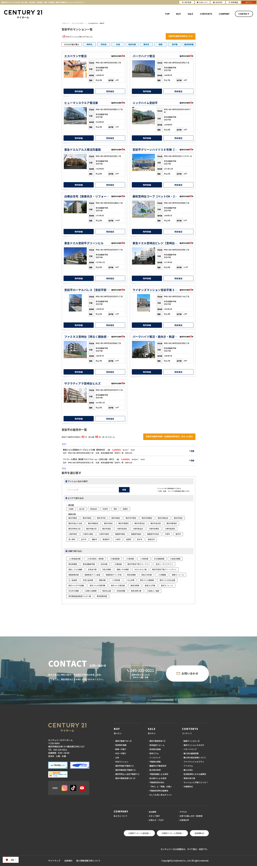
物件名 (89, 44)
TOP (167, 13)
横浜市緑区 (115, 518)
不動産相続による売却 (158, 774)
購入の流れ (188, 770)
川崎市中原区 (104, 534)
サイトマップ (54, 860)
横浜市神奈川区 (74, 528)
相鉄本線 (102, 580)
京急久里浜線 (88, 580)
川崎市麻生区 (138, 528)
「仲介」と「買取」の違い (160, 786)
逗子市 (83, 539)
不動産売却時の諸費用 (158, 790)
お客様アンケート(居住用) (138, 833)
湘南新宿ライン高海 (92, 575)
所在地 (103, 44)
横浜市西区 (72, 518)
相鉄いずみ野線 (123, 569)
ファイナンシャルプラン (194, 761)
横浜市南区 (87, 518)
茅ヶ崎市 (71, 539)
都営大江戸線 (150, 585)
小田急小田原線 (90, 591)
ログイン (248, 2)
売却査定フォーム (156, 745)
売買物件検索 (120, 745)
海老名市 (151, 539)
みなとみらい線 (140, 569)
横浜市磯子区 (91, 528)
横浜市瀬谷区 (163, 518)
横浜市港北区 (139, 523)
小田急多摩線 (175, 558)
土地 (117, 757)
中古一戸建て (120, 753)
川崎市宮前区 (122, 528)
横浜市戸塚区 (131, 518)
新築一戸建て (120, 749)
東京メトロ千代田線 (76, 585)
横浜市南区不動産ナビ (124, 765)
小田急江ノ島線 (153, 591)
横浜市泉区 (108, 523)
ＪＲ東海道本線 (74, 558)
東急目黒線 (131, 575)
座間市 (128, 539)
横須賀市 (106, 539)
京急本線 (104, 564)
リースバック (154, 757)
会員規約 (68, 860)
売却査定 (110, 91)
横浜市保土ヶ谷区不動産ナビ (127, 774)
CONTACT (244, 13)
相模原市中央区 (153, 534)
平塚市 (167, 534)
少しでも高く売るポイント (160, 794)
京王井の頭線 (73, 591)
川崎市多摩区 (154, 528)
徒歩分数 (132, 44)
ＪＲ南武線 (129, 558)
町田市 (105, 509)
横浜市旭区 (106, 528)
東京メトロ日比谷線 (167, 580)
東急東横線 (72, 564)
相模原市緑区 (136, 534)
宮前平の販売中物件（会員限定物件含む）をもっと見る (169, 436)
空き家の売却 (155, 770)
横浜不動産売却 (155, 741)
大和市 (117, 539)
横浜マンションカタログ (194, 745)
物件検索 (187, 2)
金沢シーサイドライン (164, 564)
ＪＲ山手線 (130, 580)
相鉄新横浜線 (73, 575)
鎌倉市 (94, 539)
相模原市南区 (120, 534)
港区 (115, 509)
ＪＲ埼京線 (115, 580)
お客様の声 (184, 820)
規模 (160, 44)
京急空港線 (121, 591)
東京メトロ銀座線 (147, 580)
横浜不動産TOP (122, 741)
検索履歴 (234, 2)
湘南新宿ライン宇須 (113, 575)
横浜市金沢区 (155, 523)
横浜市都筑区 (172, 523)
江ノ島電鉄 (72, 580)
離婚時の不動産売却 (157, 765)
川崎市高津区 (170, 528)
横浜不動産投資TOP (123, 778)
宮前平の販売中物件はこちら (180, 36)
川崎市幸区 (72, 534)
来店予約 (219, 2)
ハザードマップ (190, 749)
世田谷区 (93, 509)
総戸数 (175, 44)
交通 (118, 44)
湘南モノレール (178, 575)
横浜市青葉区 (147, 518)
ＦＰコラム (188, 765)
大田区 (71, 509)
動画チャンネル (190, 741)
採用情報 (198, 833)
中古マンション (121, 761)
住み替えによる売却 (157, 778)
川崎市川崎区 (88, 534)
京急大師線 (106, 569)
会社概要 (152, 811)
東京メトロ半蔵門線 (97, 585)
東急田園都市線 (93, 23)
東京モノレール (167, 585)
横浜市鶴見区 (93, 523)
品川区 (81, 509)
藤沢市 (178, 534)
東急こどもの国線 (75, 569)
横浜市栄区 (178, 518)
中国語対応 (188, 786)
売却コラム (154, 753)
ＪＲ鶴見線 (117, 564)
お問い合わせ (190, 673)
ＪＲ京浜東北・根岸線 (95, 558)
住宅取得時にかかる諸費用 (195, 774)
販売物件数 (189, 44)
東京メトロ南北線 (118, 585)
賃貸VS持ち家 (189, 778)
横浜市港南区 (123, 523)
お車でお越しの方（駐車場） (191, 816)
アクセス (183, 811)
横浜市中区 (101, 518)
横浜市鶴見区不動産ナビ (125, 770)
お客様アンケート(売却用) (172, 833)
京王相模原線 (159, 558)
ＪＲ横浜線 (144, 558)
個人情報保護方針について (88, 860)
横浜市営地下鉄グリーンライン (164, 569)
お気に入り (203, 2)
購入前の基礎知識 (191, 753)
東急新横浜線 (102, 596)
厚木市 (139, 539)
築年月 (146, 44)
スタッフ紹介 (154, 816)
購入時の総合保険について (195, 757)
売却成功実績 (155, 749)
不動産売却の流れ (156, 782)
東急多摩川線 (136, 591)
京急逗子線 (92, 569)
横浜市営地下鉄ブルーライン (138, 564)
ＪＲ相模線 (161, 575)
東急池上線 (106, 591)
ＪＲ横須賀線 (114, 558)
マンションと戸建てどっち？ (196, 782)
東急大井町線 (146, 575)
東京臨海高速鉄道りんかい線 (79, 596)
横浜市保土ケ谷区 (75, 523)
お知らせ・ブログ (156, 820)
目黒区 (125, 509)
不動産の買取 (155, 761)
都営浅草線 (135, 585)
